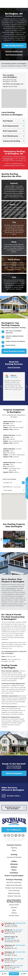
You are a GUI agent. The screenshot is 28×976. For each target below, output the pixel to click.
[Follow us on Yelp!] (23, 835)
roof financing (10, 588)
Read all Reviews (14, 367)
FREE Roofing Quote (14, 773)
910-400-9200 (20, 952)
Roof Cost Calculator (14, 882)
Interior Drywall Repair (13, 875)
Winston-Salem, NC (11, 936)
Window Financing (14, 896)
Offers (14, 850)
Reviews (14, 907)
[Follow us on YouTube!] (12, 835)
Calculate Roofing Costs (14, 51)
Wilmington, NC (10, 952)
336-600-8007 (9, 938)
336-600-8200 (8, 158)
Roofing (14, 854)
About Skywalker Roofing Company (14, 901)
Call (5, 973)
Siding (14, 861)
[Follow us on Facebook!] (8, 835)
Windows (14, 864)
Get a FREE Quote (14, 830)
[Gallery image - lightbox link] (14, 539)
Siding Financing (14, 893)
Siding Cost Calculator (14, 885)
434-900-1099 (18, 965)
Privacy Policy (14, 915)
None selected (8, 490)
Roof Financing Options (14, 54)
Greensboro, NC (10, 923)
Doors (14, 870)
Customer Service (14, 845)
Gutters (14, 867)
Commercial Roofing (14, 857)
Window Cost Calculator (14, 888)
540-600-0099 (19, 959)
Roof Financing (14, 890)
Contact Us (14, 973)
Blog (14, 910)
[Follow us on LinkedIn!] (19, 835)
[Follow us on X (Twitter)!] (15, 835)
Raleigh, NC (8, 930)
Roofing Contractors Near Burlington (12, 807)
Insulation (14, 873)
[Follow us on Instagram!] (5, 835)
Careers (14, 913)
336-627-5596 (20, 945)
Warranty (14, 848)
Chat (24, 973)
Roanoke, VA (9, 959)
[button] (2, 386)
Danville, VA (8, 965)
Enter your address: (9, 479)
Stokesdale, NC (10, 945)
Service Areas (14, 904)
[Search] (23, 482)
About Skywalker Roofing (14, 351)
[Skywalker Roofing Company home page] (14, 821)
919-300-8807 (18, 930)
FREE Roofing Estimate (13, 45)
